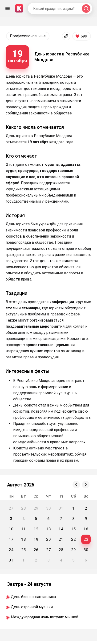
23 (86, 539)
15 (73, 529)
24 (11, 549)
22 (73, 539)
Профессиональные (28, 36)
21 (61, 539)
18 (23, 539)
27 (48, 549)
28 (61, 549)
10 (11, 529)
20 (48, 539)
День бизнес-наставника (33, 597)
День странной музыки (32, 607)
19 (36, 539)
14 (61, 529)
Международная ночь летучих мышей (44, 617)
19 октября (17, 55)
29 (73, 549)
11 (23, 529)
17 (11, 539)
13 (48, 529)
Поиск (86, 8)
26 (36, 549)
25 (23, 549)
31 (11, 560)
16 (86, 529)
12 (36, 529)
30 (86, 549)
